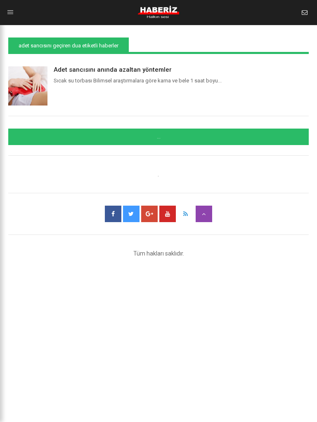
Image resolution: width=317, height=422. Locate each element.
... (159, 137)
